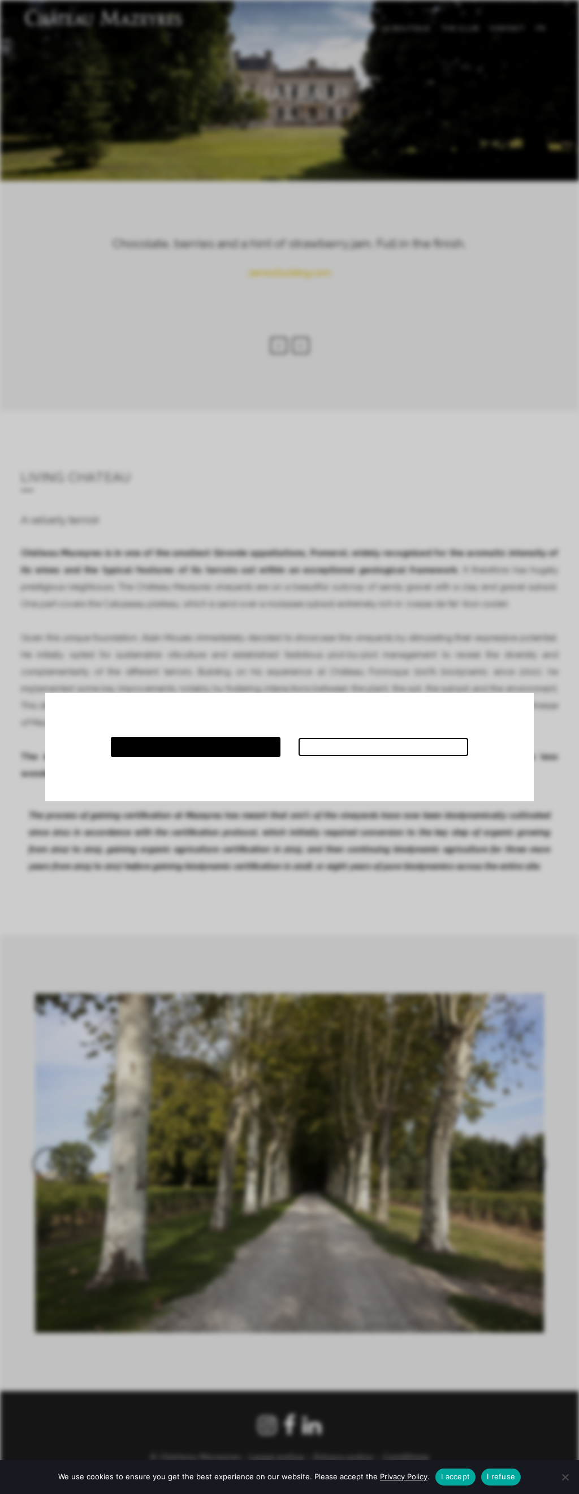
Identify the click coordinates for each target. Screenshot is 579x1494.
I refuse (501, 1476)
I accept (455, 1476)
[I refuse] (565, 1477)
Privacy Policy (403, 1476)
